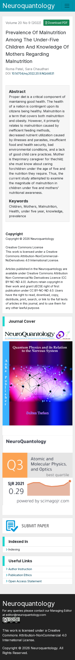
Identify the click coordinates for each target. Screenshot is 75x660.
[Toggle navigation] (67, 6)
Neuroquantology (28, 6)
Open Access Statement (25, 581)
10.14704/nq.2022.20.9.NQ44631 (33, 73)
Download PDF (57, 22)
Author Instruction (20, 569)
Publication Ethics (20, 575)
